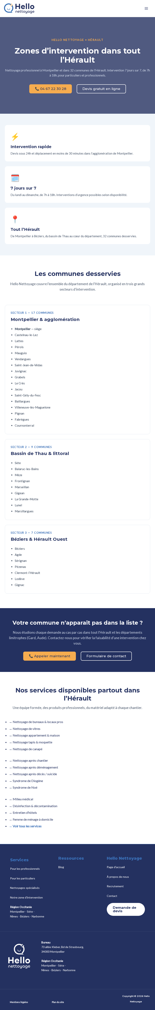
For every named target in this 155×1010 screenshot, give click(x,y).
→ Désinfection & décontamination (33, 806)
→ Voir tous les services (25, 826)
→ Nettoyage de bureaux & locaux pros (36, 722)
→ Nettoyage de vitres (24, 728)
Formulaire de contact (106, 656)
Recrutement (115, 886)
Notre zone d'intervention (26, 897)
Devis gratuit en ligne (101, 89)
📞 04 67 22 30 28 (50, 89)
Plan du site (58, 1002)
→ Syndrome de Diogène (26, 781)
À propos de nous (118, 876)
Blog (61, 867)
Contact (112, 896)
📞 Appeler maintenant (49, 656)
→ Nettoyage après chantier (28, 760)
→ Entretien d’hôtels (23, 812)
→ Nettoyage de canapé (25, 749)
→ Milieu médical (21, 799)
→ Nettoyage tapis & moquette (30, 742)
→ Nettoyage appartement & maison (34, 735)
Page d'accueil (116, 867)
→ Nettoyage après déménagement (33, 767)
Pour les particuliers (22, 878)
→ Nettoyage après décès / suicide (33, 774)
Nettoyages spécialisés (25, 887)
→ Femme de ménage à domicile (31, 819)
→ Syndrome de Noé (23, 787)
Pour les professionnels (25, 868)
